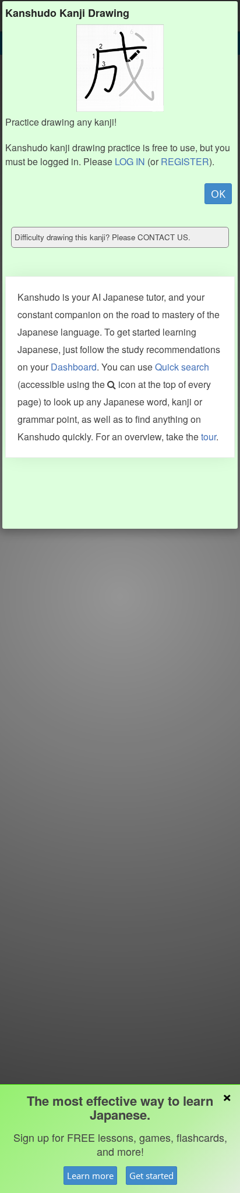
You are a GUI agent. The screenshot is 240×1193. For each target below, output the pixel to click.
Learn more (90, 1175)
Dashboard (74, 366)
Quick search (182, 366)
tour (208, 436)
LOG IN (130, 161)
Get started (151, 1175)
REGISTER (185, 161)
